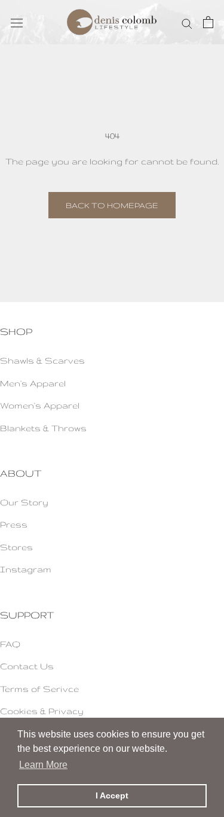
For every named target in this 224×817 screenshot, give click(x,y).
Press (13, 524)
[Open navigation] (17, 22)
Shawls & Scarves (42, 360)
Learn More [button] (43, 765)
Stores (16, 547)
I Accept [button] (112, 795)
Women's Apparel (39, 405)
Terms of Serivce (39, 689)
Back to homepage (112, 205)
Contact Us (27, 666)
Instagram (25, 569)
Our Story (24, 502)
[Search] (187, 22)
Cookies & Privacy (42, 711)
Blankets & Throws (43, 428)
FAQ (10, 644)
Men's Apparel (33, 383)
